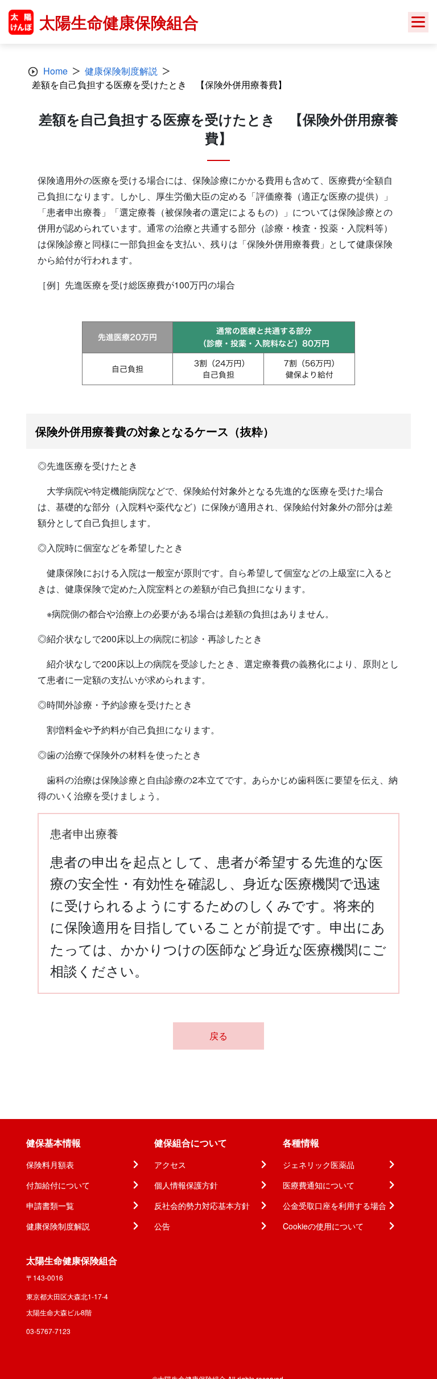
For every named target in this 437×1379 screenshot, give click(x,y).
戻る (218, 1035)
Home (55, 70)
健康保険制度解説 (121, 70)
